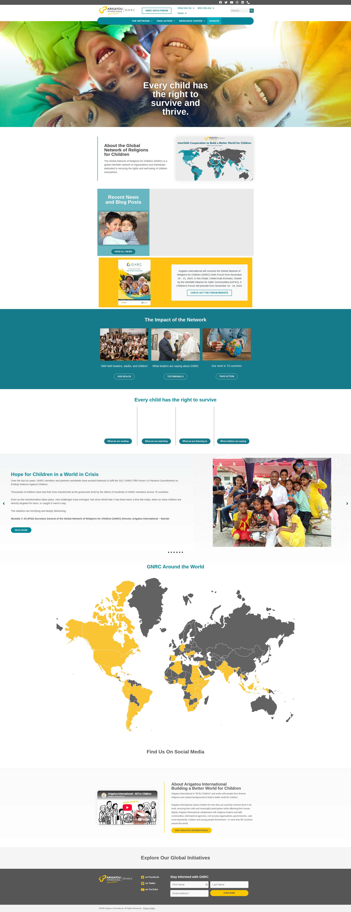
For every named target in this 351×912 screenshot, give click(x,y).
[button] (186, 8)
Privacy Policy (149, 908)
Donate (214, 21)
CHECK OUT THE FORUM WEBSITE (209, 293)
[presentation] (168, 552)
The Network (141, 21)
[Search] (252, 11)
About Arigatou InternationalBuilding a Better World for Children (206, 786)
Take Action (164, 21)
